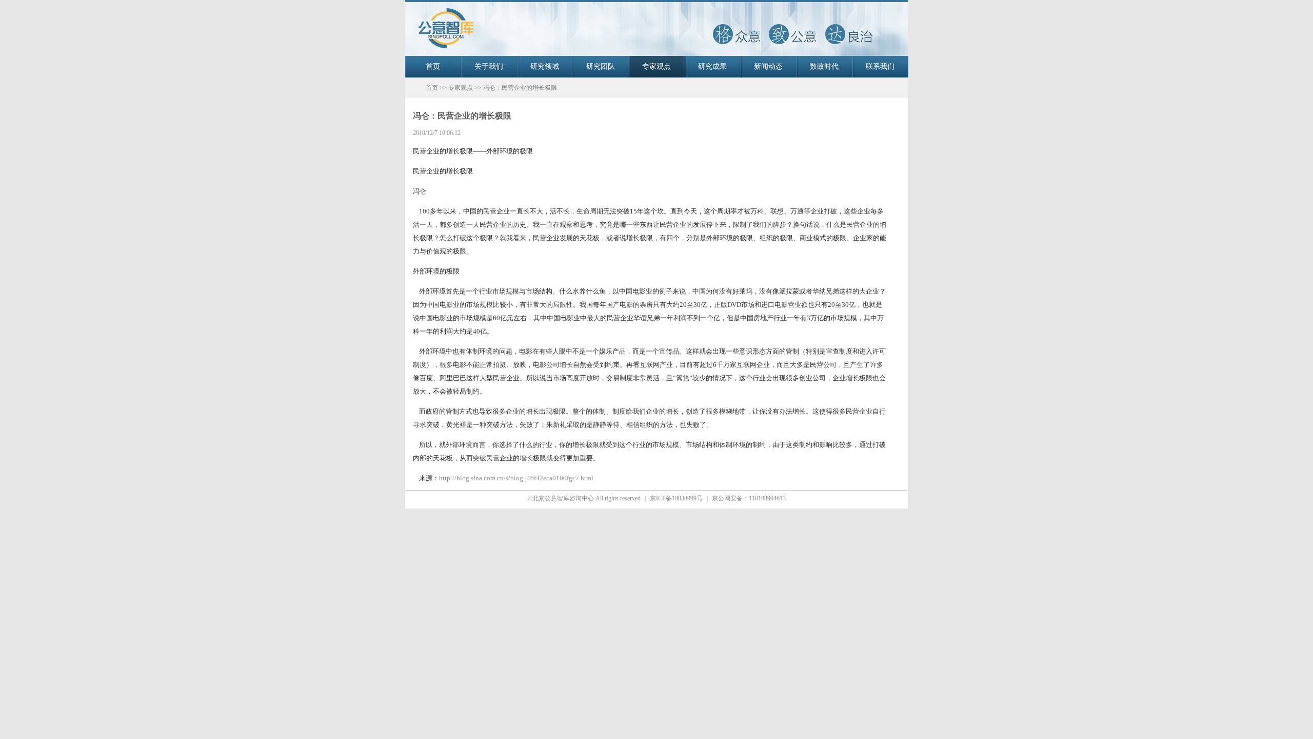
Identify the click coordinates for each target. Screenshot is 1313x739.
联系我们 (880, 66)
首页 (433, 66)
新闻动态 (768, 66)
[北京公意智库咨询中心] (656, 53)
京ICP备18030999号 (676, 498)
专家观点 (656, 66)
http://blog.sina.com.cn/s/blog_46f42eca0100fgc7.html (516, 478)
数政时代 (824, 66)
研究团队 (600, 66)
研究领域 (544, 66)
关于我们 (488, 66)
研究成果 (712, 66)
